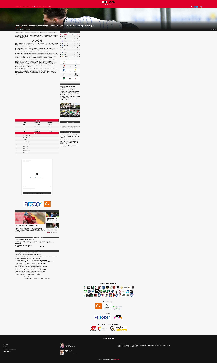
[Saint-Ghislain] (110, 287)
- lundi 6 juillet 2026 (29, 272)
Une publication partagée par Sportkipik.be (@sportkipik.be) (37, 192)
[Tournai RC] (110, 295)
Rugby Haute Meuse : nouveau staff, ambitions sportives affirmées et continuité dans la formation (69, 142)
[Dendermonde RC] (88, 295)
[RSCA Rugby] (103, 295)
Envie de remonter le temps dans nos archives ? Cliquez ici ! (37, 278)
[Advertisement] (6, 48)
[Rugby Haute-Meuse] (85, 291)
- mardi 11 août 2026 (27, 258)
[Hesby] (84, 287)
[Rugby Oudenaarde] (97, 291)
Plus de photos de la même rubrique (70, 118)
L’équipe (5, 346)
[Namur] (107, 287)
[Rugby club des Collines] (116, 291)
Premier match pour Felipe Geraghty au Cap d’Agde (70, 97)
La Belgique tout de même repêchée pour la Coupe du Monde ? (68, 134)
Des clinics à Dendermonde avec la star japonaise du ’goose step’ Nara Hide (70, 92)
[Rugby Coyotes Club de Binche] (92, 287)
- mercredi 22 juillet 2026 (31, 266)
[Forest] (117, 287)
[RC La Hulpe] (128, 295)
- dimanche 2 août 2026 (28, 264)
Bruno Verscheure (28, 29)
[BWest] (84, 295)
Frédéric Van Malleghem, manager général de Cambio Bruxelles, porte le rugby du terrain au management (34, 243)
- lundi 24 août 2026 (28, 252)
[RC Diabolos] (99, 287)
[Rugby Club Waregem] (133, 287)
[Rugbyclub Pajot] (96, 287)
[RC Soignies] (125, 287)
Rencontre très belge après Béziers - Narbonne (69, 99)
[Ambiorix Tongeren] (93, 291)
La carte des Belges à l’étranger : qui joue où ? (24, 239)
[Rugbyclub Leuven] (127, 291)
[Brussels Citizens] (114, 287)
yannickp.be (116, 359)
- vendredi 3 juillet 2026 (27, 274)
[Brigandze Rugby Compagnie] (124, 295)
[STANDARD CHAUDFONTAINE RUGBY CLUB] (120, 295)
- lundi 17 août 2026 (28, 254)
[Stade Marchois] (100, 291)
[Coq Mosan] (131, 291)
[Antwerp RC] (95, 295)
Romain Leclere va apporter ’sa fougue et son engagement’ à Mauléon (30, 246)
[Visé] (99, 295)
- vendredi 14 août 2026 (36, 256)
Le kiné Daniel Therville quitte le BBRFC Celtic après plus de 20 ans (70, 94)
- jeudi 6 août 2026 (31, 260)
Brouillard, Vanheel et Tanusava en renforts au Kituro (69, 139)
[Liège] (119, 291)
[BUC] (114, 295)
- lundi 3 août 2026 (31, 263)
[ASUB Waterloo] (112, 291)
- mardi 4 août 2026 (34, 261)
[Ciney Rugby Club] (116, 295)
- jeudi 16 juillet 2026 (28, 268)
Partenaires (5, 347)
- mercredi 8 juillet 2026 (30, 271)
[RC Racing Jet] (104, 291)
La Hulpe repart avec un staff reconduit (23, 245)
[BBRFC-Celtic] (108, 291)
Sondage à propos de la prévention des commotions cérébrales (68, 89)
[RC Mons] (123, 291)
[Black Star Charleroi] (88, 287)
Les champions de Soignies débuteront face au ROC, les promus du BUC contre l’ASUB (33, 241)
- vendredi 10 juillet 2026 (30, 269)
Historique (5, 344)
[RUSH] (129, 287)
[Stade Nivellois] (89, 291)
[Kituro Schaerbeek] (91, 295)
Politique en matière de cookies (9, 349)
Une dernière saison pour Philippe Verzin (68, 87)
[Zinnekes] (132, 295)
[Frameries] (121, 287)
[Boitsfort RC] (103, 287)
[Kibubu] (106, 295)
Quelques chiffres (7, 351)
